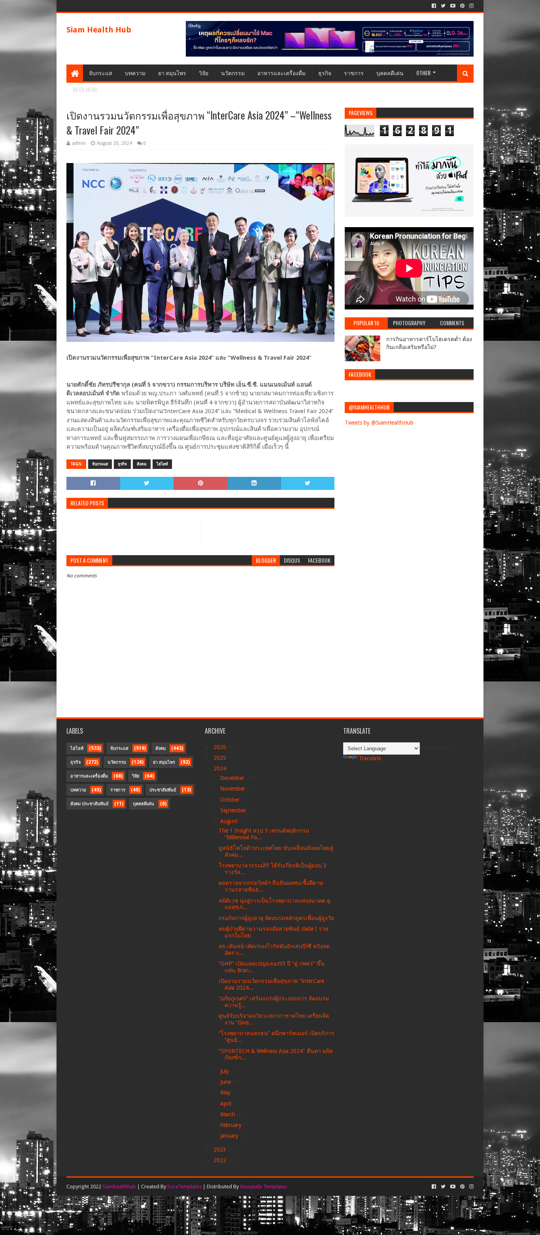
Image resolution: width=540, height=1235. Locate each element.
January (230, 1136)
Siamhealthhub (119, 1186)
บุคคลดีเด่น (390, 72)
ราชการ (354, 72)
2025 (220, 758)
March (228, 1114)
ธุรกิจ (324, 72)
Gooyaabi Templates (263, 1186)
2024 (220, 768)
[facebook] (434, 6)
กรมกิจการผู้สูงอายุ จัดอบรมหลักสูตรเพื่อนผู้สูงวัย (276, 918)
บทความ (135, 72)
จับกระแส (100, 72)
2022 (220, 1160)
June (226, 1082)
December (233, 778)
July (225, 1071)
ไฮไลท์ (162, 464)
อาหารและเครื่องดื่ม (281, 72)
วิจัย (203, 72)
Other (423, 72)
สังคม (142, 464)
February (231, 1125)
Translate (370, 758)
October (230, 800)
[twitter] (443, 6)
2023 (220, 1149)
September (234, 810)
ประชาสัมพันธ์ (162, 790)
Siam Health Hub (98, 29)
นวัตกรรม (233, 72)
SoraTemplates (184, 1186)
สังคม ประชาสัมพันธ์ (89, 803)
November (233, 788)
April (226, 1103)
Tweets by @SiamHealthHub (379, 422)
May (226, 1092)
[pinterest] (462, 6)
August (229, 821)
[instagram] (471, 6)
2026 (220, 747)
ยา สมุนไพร (172, 72)
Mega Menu (85, 89)
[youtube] (453, 6)
